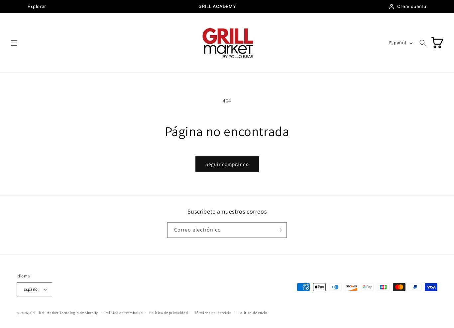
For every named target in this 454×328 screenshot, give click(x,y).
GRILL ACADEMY (217, 6)
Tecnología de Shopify (78, 312)
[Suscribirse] (279, 230)
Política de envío (253, 312)
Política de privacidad (168, 312)
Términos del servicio (213, 312)
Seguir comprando (227, 164)
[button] (14, 43)
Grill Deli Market (44, 312)
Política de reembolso (124, 312)
